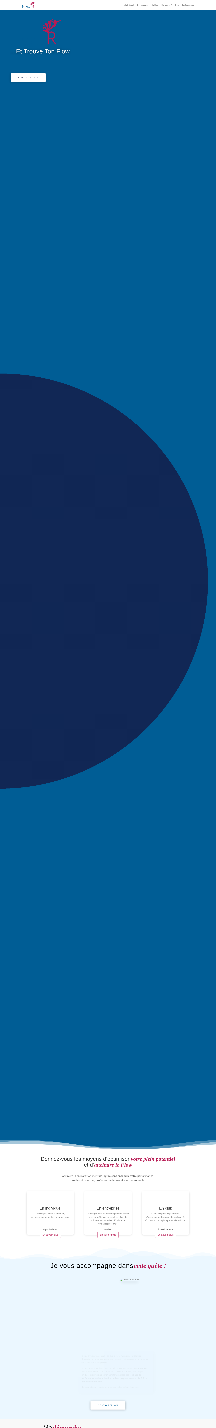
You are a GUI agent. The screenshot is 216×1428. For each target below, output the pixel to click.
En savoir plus (50, 1234)
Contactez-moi (188, 5)
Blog (177, 5)
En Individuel (128, 5)
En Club (155, 5)
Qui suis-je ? (166, 5)
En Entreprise (142, 5)
